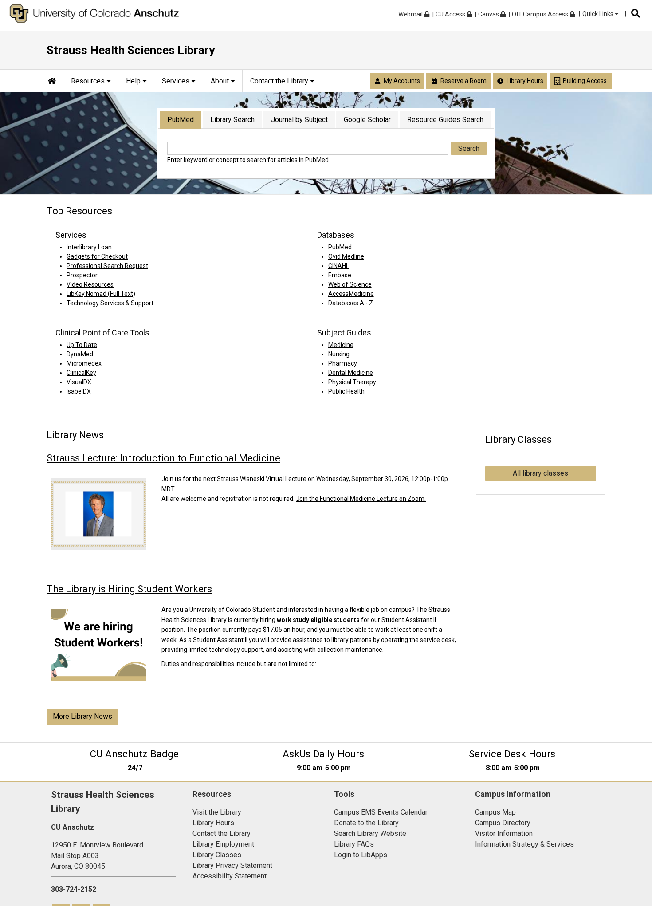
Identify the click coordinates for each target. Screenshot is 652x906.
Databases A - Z (350, 303)
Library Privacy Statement (232, 865)
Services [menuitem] (176, 81)
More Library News (82, 716)
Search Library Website (370, 833)
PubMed (180, 119)
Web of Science (350, 284)
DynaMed (80, 354)
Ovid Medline (346, 256)
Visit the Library (216, 812)
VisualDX (79, 382)
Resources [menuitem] (88, 81)
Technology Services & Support (110, 303)
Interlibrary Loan (89, 247)
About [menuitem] (221, 81)
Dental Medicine (350, 372)
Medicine (340, 344)
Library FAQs (354, 844)
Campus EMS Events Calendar (381, 812)
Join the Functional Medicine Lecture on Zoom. (361, 498)
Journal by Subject (299, 119)
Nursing (339, 354)
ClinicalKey (81, 372)
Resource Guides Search (445, 119)
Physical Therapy (352, 382)
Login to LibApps (360, 855)
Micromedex (84, 363)
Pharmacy (342, 363)
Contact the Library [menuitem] (280, 81)
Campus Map (495, 812)
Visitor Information (504, 833)
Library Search (232, 119)
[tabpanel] (326, 153)
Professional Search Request (107, 265)
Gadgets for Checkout (97, 256)
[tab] (180, 120)
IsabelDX (79, 391)
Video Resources (90, 284)
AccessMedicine (351, 293)
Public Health (346, 391)
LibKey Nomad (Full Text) (101, 293)
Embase (339, 275)
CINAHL (338, 265)
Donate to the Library (366, 823)
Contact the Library (221, 833)
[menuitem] (51, 81)
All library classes (540, 473)
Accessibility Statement (229, 876)
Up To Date (82, 344)
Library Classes (216, 855)
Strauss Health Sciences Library (131, 50)
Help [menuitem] (134, 81)
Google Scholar (367, 119)
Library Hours (213, 823)
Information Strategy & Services (524, 844)
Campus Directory (502, 823)
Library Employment (223, 844)
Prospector (82, 275)
